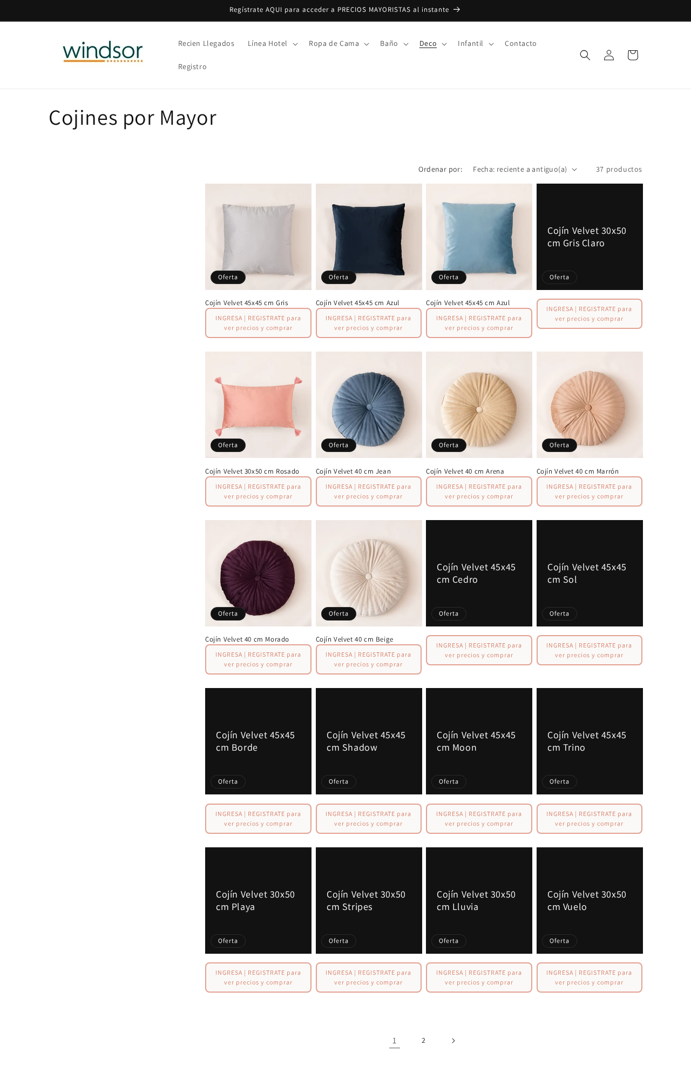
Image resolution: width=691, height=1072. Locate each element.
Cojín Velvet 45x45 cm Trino (587, 741)
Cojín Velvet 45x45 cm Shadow (366, 741)
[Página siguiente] (453, 1041)
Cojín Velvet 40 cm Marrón (578, 471)
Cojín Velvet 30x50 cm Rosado (252, 471)
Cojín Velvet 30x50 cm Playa (255, 899)
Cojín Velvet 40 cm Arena (465, 471)
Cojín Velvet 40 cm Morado (247, 639)
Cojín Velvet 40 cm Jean (353, 471)
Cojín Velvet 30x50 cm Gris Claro (587, 236)
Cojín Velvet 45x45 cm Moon (476, 741)
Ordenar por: (440, 169)
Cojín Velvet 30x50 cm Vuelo (587, 899)
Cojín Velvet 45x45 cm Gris (246, 303)
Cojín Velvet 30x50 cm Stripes (366, 899)
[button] (272, 43)
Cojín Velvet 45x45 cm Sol (587, 572)
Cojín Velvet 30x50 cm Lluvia (476, 899)
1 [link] (394, 1040)
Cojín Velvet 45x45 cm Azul (358, 303)
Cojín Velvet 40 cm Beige (355, 639)
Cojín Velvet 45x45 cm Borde (255, 741)
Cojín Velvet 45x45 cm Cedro (476, 572)
